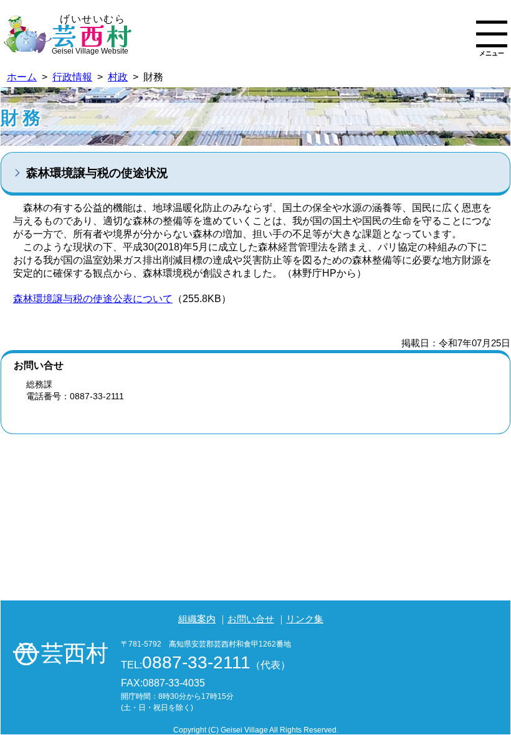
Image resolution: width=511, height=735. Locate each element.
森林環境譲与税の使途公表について (93, 298)
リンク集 (304, 619)
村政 (118, 77)
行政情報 (72, 77)
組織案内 (197, 619)
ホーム (22, 77)
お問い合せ (250, 619)
